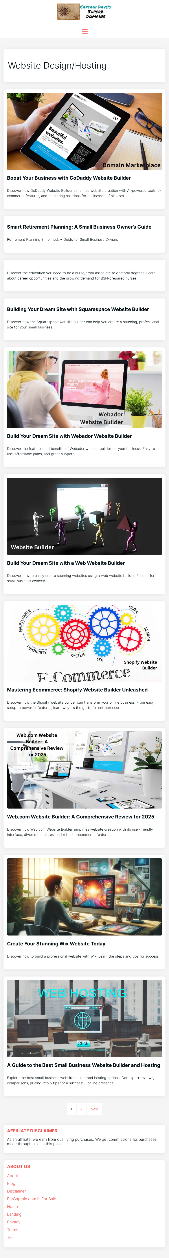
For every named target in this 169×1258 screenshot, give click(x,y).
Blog (11, 1183)
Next (95, 1109)
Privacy (13, 1222)
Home (12, 1206)
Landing (14, 1214)
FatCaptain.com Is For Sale (31, 1198)
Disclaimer (16, 1191)
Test (11, 1237)
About (12, 1175)
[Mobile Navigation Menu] (84, 31)
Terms (12, 1229)
